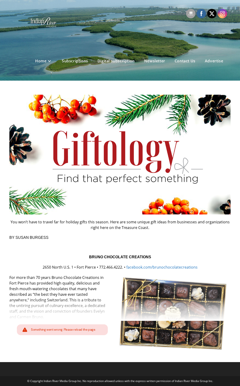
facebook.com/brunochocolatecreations (162, 267)
